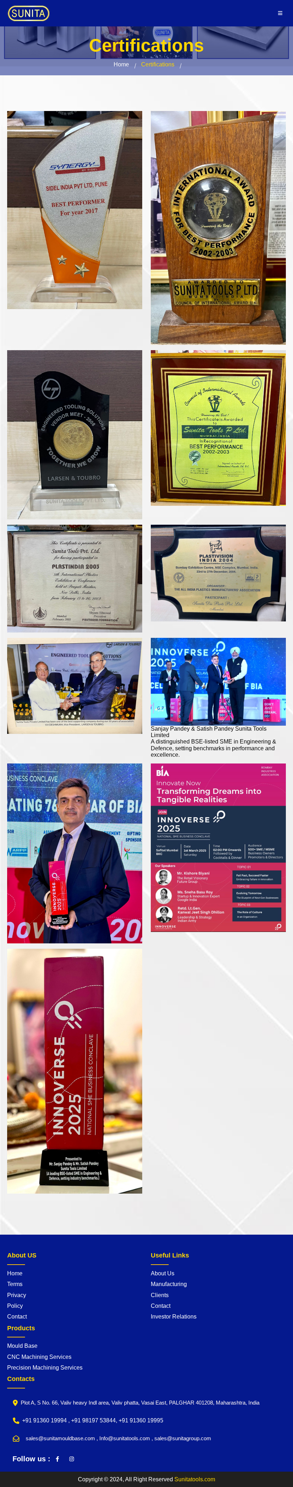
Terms (15, 1284)
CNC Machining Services (39, 1357)
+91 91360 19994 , (46, 1420)
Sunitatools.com (194, 1479)
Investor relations (174, 1317)
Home (121, 64)
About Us (162, 1273)
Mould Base (22, 1346)
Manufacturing (169, 1284)
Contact (17, 1317)
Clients (160, 1295)
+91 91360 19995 (141, 1420)
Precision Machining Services (45, 1368)
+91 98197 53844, (95, 1420)
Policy (15, 1306)
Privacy (16, 1295)
